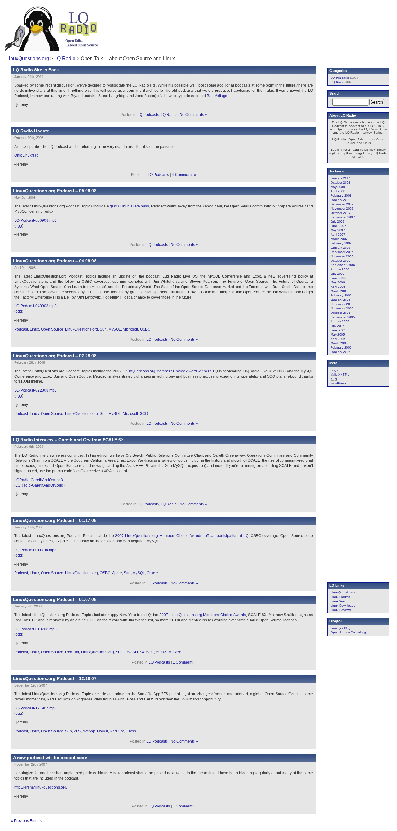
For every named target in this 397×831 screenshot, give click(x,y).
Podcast (21, 329)
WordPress (338, 383)
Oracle (152, 573)
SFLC (120, 652)
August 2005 (340, 321)
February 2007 (341, 243)
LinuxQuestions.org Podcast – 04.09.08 (54, 260)
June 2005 (338, 330)
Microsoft (130, 329)
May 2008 (338, 187)
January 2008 (340, 200)
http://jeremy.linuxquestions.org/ (40, 787)
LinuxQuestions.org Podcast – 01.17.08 (54, 520)
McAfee (174, 652)
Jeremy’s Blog (340, 628)
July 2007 (338, 221)
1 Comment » (184, 662)
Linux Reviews (341, 609)
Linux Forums (340, 596)
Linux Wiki (338, 601)
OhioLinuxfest (26, 155)
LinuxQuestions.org (27, 58)
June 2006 (338, 278)
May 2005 (338, 334)
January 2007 (340, 247)
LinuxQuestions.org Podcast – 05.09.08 (54, 190)
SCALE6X (135, 652)
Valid (340, 374)
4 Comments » (184, 174)
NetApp (89, 731)
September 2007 (343, 217)
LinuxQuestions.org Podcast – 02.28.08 (54, 355)
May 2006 (338, 282)
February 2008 (341, 195)
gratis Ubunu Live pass (129, 206)
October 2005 (340, 312)
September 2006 (343, 265)
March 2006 (339, 291)
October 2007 (340, 213)
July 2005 (338, 325)
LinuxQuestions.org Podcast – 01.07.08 (54, 599)
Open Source (52, 329)
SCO (144, 413)
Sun (103, 329)
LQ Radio (64, 58)
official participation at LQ (226, 536)
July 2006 (338, 273)
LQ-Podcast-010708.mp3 (35, 629)
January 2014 (340, 178)
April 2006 (338, 286)
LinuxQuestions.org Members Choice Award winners (167, 371)
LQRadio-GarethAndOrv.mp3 (38, 480)
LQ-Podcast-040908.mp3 (35, 306)
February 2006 (341, 295)
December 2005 (342, 304)
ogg (19, 226)
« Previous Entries (26, 821)
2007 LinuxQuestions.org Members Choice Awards (158, 536)
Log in (335, 370)
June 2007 (338, 226)
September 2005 (343, 317)
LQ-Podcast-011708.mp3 (35, 550)
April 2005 (338, 338)
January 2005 (340, 351)
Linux (34, 329)
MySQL (115, 329)
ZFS (77, 731)
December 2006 (342, 252)
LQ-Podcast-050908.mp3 (35, 220)
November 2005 (342, 308)
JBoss (131, 731)
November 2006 (342, 256)
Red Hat (72, 652)
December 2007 (342, 204)
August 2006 (340, 269)
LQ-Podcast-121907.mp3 (35, 708)
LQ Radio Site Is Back (36, 69)
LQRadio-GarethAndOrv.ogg (39, 485)
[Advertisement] (310, 23)
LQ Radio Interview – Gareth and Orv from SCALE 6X (68, 439)
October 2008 (340, 182)
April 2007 (338, 234)
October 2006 (340, 260)
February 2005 (341, 347)
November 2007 (342, 208)
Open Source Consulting (348, 632)
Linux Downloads (343, 605)
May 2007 (338, 230)
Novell (102, 731)
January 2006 (340, 299)
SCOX (161, 652)
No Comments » (193, 115)
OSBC (145, 329)
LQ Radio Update (31, 130)
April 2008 (338, 191)
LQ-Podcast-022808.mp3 (35, 390)
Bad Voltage (217, 96)
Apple (117, 573)
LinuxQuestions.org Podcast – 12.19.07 (54, 678)
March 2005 (339, 343)
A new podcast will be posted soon (50, 757)
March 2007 (339, 239)
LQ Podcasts (148, 115)
